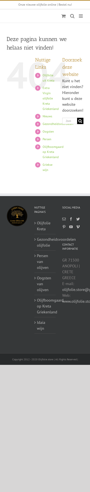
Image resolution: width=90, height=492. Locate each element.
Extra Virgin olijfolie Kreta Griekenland (51, 98)
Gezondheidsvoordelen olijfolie (45, 242)
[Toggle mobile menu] (81, 16)
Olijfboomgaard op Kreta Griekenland (53, 152)
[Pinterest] (64, 227)
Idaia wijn (41, 325)
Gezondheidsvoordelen (58, 124)
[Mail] (64, 219)
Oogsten (48, 131)
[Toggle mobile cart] (63, 16)
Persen (47, 139)
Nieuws (47, 116)
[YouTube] (71, 227)
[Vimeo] (78, 227)
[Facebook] (71, 219)
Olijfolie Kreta (43, 225)
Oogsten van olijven (44, 283)
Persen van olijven (42, 261)
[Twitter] (78, 219)
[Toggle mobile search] (72, 16)
